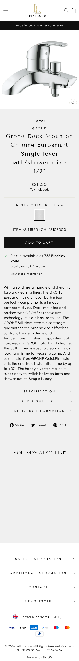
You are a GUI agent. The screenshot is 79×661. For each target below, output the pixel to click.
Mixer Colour (39, 205)
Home (38, 121)
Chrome (39, 214)
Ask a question (39, 401)
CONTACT (38, 587)
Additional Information (38, 573)
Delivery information (39, 410)
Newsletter (38, 601)
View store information (26, 273)
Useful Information (38, 559)
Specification (39, 391)
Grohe (39, 128)
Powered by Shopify (39, 657)
